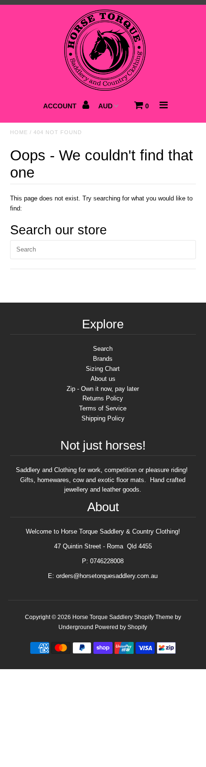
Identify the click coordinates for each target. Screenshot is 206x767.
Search (103, 348)
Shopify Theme (153, 617)
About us (103, 378)
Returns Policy (102, 398)
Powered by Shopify (121, 627)
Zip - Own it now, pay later (103, 388)
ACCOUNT (61, 106)
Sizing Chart (103, 368)
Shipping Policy (103, 418)
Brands (103, 358)
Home (19, 132)
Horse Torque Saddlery (102, 617)
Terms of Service (102, 408)
